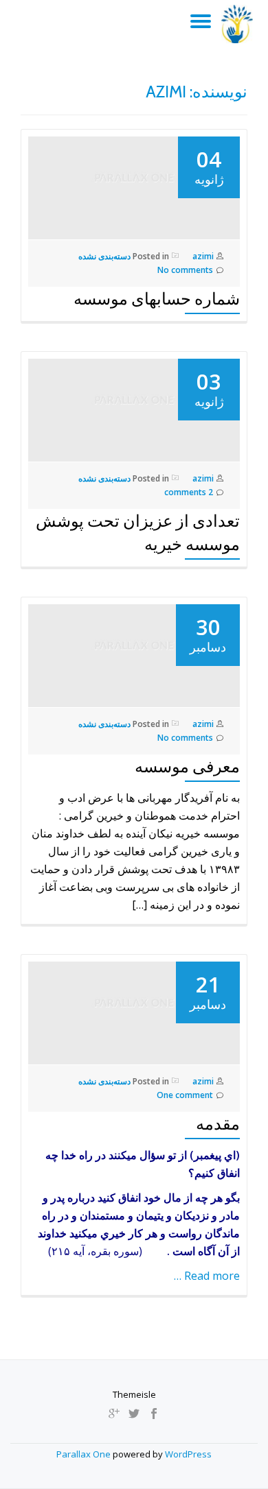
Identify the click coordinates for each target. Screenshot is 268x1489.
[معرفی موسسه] (134, 652)
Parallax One (84, 1454)
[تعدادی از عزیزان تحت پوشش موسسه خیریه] (134, 407)
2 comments (188, 492)
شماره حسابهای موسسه (157, 299)
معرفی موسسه (187, 766)
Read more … (207, 1275)
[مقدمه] (134, 1009)
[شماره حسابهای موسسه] (134, 184)
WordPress (188, 1454)
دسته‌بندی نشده (104, 256)
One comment (185, 1095)
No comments (185, 270)
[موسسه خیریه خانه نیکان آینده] (239, 24)
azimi (203, 256)
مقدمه (218, 1124)
